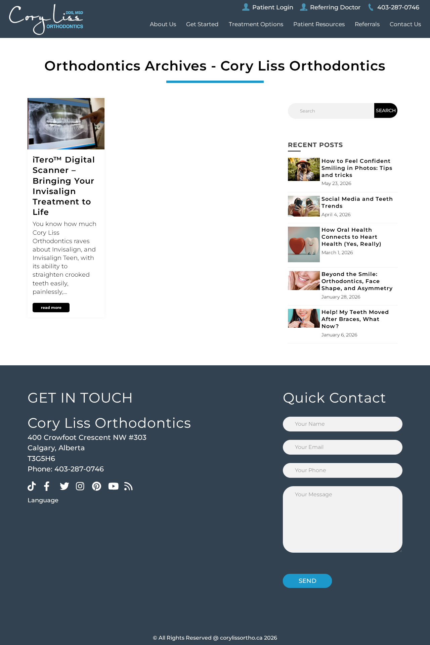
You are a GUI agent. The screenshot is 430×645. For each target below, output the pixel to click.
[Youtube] (114, 485)
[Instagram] (82, 485)
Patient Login (272, 7)
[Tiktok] (34, 485)
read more (51, 307)
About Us (163, 24)
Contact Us (405, 24)
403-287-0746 (398, 7)
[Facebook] (50, 485)
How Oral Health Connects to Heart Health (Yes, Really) (351, 237)
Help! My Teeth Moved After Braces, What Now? (355, 319)
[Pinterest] (98, 485)
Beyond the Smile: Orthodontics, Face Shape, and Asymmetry (357, 281)
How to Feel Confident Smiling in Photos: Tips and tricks (356, 168)
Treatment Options (256, 24)
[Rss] (130, 485)
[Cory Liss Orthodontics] (46, 19)
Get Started (202, 24)
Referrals (367, 24)
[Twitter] (66, 485)
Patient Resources (319, 24)
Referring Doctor (335, 7)
